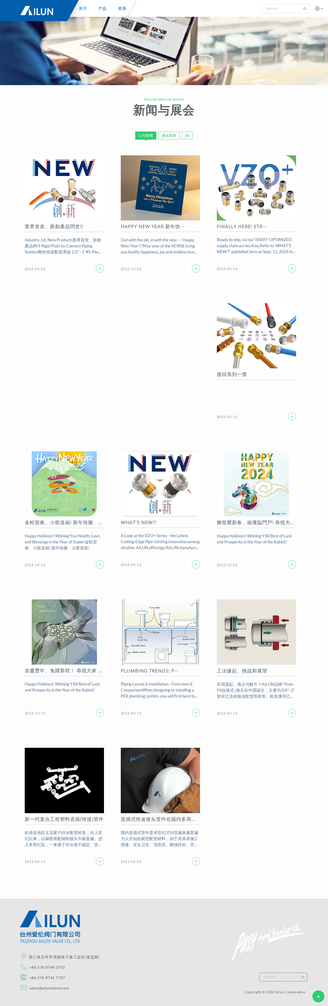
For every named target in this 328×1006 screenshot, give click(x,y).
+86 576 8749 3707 (47, 967)
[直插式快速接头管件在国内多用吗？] (196, 861)
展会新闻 (169, 135)
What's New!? (139, 522)
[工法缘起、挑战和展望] (292, 713)
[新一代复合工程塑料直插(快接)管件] (100, 861)
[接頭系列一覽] (292, 416)
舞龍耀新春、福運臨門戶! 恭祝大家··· (256, 522)
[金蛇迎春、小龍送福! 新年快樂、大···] (100, 564)
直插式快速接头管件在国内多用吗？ (160, 819)
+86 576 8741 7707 (47, 977)
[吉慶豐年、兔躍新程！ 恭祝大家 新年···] (100, 713)
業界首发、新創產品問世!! (54, 226)
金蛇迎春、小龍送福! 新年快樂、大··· (64, 522)
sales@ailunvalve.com (49, 988)
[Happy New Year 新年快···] (196, 268)
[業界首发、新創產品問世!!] (100, 268)
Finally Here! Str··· (242, 226)
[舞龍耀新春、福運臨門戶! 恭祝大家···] (292, 564)
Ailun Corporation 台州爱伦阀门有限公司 (36, 13)
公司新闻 (146, 135)
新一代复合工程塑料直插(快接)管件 (64, 819)
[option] (164, 46)
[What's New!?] (196, 564)
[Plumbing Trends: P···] (196, 713)
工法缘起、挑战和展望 (242, 670)
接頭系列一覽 (232, 374)
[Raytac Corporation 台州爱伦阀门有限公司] (50, 942)
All (187, 135)
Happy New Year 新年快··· (153, 226)
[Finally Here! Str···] (292, 268)
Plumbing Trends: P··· (150, 670)
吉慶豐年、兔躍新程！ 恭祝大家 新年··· (64, 670)
